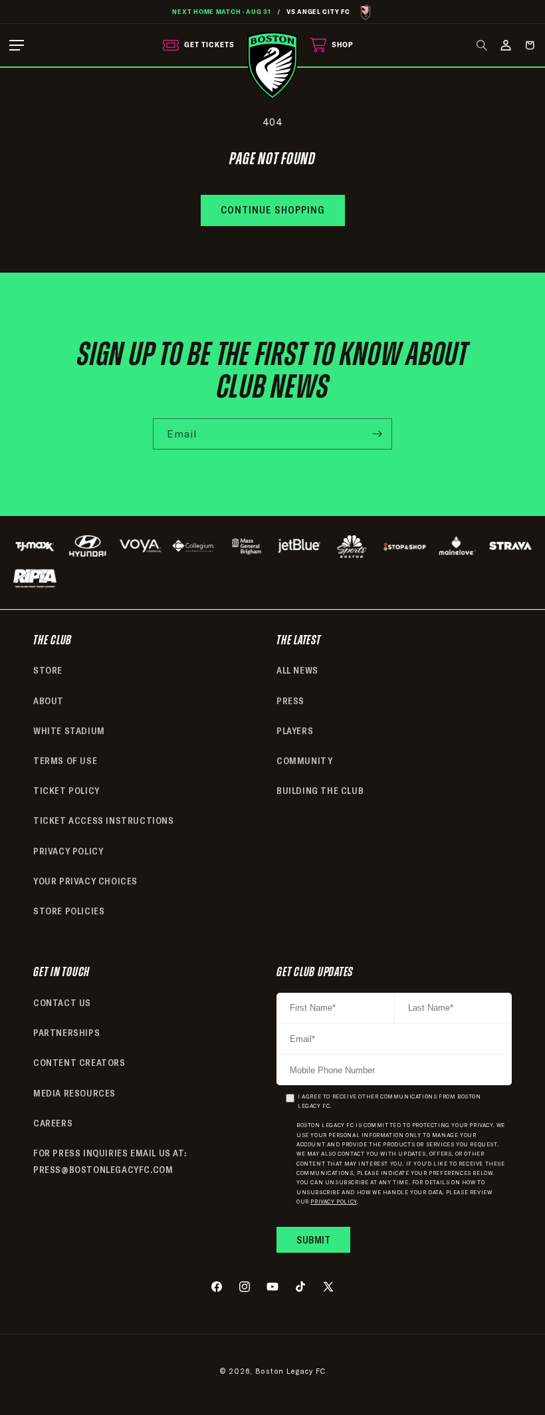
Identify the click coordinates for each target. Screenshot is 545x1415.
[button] (482, 45)
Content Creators (79, 1063)
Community (304, 761)
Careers (52, 1123)
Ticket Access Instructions (103, 821)
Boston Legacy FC (290, 1371)
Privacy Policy (68, 851)
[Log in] (506, 45)
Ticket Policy (66, 791)
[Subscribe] (376, 434)
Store (47, 670)
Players (294, 731)
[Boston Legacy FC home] (272, 66)
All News (297, 670)
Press (290, 701)
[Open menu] (16, 45)
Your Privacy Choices (85, 881)
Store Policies (68, 911)
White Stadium (69, 731)
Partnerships (66, 1033)
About (48, 701)
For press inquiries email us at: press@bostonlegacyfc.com (109, 1161)
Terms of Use (65, 761)
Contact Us (62, 1003)
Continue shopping (273, 209)
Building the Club (320, 791)
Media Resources (74, 1093)
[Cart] (530, 45)
